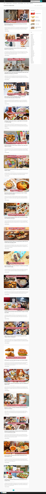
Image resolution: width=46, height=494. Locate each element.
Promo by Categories (20, 3)
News (25, 3)
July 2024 (32, 57)
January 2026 (32, 40)
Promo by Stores (15, 3)
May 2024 (32, 59)
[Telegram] (1, 492)
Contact (28, 3)
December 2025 (32, 41)
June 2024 (32, 58)
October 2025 (32, 43)
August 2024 (32, 56)
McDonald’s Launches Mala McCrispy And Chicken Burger (16, 360)
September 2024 (32, 55)
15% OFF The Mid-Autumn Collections (37, 20)
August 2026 (32, 34)
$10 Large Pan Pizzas (38, 13)
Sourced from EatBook (12, 50)
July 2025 (32, 46)
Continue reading (6, 55)
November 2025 (32, 42)
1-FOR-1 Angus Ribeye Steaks (38, 27)
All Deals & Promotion (9, 3)
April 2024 (32, 60)
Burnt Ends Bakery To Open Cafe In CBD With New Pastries (16, 289)
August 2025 (32, 45)
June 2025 (32, 47)
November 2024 (32, 53)
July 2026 (32, 35)
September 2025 (32, 44)
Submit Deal (31, 3)
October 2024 (32, 54)
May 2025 (32, 48)
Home (4, 3)
